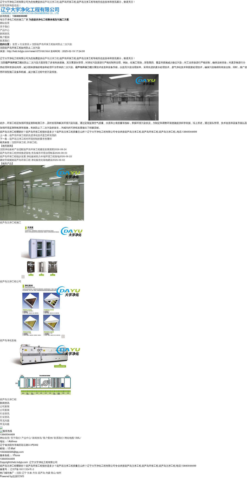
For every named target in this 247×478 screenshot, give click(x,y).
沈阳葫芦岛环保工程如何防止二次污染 (52, 44)
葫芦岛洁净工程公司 (10, 281)
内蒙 (48, 472)
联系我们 (4, 40)
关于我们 (4, 26)
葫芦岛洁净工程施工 (10, 222)
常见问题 (4, 420)
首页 (14, 44)
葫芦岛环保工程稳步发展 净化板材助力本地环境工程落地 (36, 156)
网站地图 (69, 437)
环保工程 (32, 142)
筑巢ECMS (18, 476)
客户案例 (4, 37)
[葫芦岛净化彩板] (42, 310)
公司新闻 (4, 406)
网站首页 (4, 23)
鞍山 (53, 472)
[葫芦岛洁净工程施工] (42, 192)
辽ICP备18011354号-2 (21, 469)
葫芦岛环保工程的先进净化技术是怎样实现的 (32, 135)
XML (77, 437)
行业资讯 (24, 44)
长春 (29, 472)
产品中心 (4, 30)
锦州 (58, 472)
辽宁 (24, 472)
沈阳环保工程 (19, 142)
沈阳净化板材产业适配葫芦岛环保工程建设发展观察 (33, 149)
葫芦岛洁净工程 (50, 1)
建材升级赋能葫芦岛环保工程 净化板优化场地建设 (32, 159)
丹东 (35, 472)
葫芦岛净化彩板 (8, 340)
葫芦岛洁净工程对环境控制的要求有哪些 (30, 138)
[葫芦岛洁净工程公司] (42, 251)
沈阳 (18, 472)
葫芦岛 (41, 472)
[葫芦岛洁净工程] (42, 369)
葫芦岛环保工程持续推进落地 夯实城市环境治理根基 (33, 152)
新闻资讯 (4, 33)
